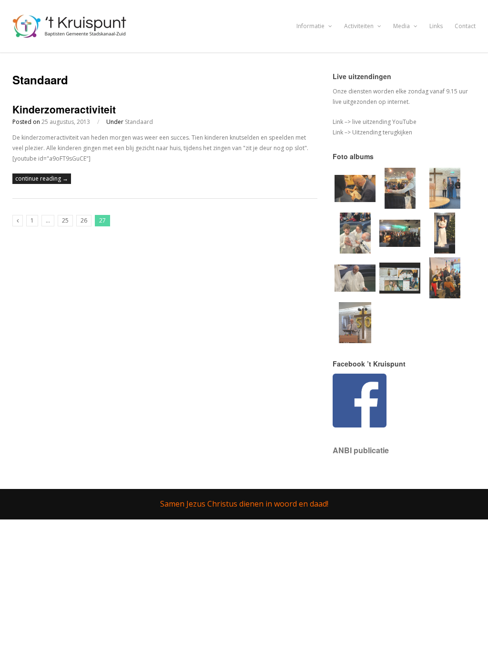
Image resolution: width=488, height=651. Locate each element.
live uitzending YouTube (384, 122)
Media (402, 26)
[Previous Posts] (17, 220)
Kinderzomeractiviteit (64, 109)
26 (84, 220)
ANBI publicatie (361, 450)
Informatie (311, 26)
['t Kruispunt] (70, 33)
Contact (465, 26)
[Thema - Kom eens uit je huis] (445, 296)
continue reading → (41, 178)
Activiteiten (359, 26)
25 (65, 220)
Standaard (139, 122)
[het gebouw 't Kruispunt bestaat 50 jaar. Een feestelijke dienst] (355, 341)
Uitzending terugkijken (381, 132)
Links (436, 26)
